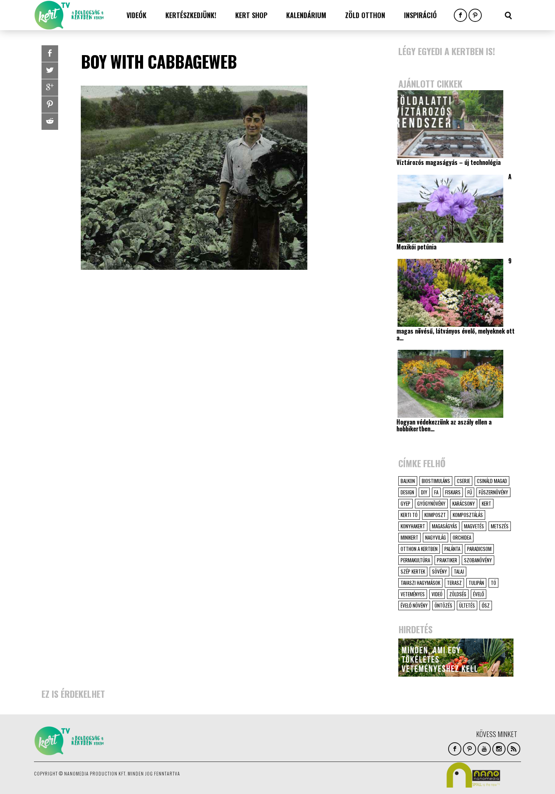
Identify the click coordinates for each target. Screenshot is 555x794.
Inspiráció (420, 15)
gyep (405, 503)
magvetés (474, 526)
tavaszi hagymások (420, 582)
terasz (454, 582)
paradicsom (479, 548)
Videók (136, 15)
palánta (452, 548)
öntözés (443, 605)
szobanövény (478, 560)
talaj (459, 571)
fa (436, 492)
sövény (439, 571)
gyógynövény (431, 503)
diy (424, 492)
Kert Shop (251, 15)
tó (493, 582)
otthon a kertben (419, 548)
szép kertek (413, 571)
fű (469, 492)
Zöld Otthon (365, 15)
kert (486, 503)
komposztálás (468, 515)
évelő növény (414, 605)
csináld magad (492, 481)
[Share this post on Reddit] (50, 121)
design (407, 492)
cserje (463, 481)
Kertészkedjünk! (190, 15)
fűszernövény (493, 492)
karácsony (463, 503)
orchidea (462, 537)
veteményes (413, 594)
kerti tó (409, 515)
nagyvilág (435, 537)
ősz (486, 605)
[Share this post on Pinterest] (50, 104)
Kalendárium (306, 15)
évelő (478, 594)
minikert (409, 537)
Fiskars (453, 492)
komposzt (435, 515)
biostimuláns (436, 481)
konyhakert (413, 526)
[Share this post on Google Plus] (50, 87)
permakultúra (415, 560)
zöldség (457, 594)
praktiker (447, 560)
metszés (500, 526)
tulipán (476, 582)
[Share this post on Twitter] (50, 70)
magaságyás (444, 526)
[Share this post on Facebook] (50, 53)
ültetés (467, 605)
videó (437, 594)
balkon (408, 481)
